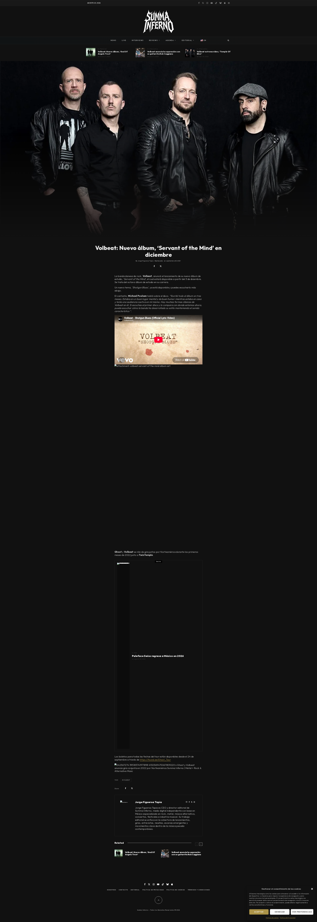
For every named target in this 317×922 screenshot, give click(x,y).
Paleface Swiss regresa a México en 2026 (158, 655)
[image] (90, 52)
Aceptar (259, 912)
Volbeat (126, 780)
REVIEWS (153, 40)
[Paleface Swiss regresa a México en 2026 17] (123, 656)
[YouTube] (211, 3)
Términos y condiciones (199, 890)
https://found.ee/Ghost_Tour (155, 759)
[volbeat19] (189, 52)
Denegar (280, 912)
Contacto (123, 890)
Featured (103, 49)
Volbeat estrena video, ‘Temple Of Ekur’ (213, 53)
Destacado (159, 261)
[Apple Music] (225, 3)
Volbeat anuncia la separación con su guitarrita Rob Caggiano (163, 53)
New (135, 653)
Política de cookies (272, 918)
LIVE (124, 40)
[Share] (154, 266)
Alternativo (153, 49)
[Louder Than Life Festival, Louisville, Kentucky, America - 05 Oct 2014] (140, 52)
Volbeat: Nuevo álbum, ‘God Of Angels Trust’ (113, 53)
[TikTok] (216, 3)
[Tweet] (161, 266)
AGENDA (170, 40)
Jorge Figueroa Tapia (148, 802)
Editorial (135, 890)
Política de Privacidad (287, 918)
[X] (203, 3)
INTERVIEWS (138, 40)
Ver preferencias (302, 912)
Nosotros (111, 890)
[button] (312, 889)
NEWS (113, 40)
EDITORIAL (187, 40)
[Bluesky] (220, 3)
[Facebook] (199, 3)
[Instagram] (207, 3)
